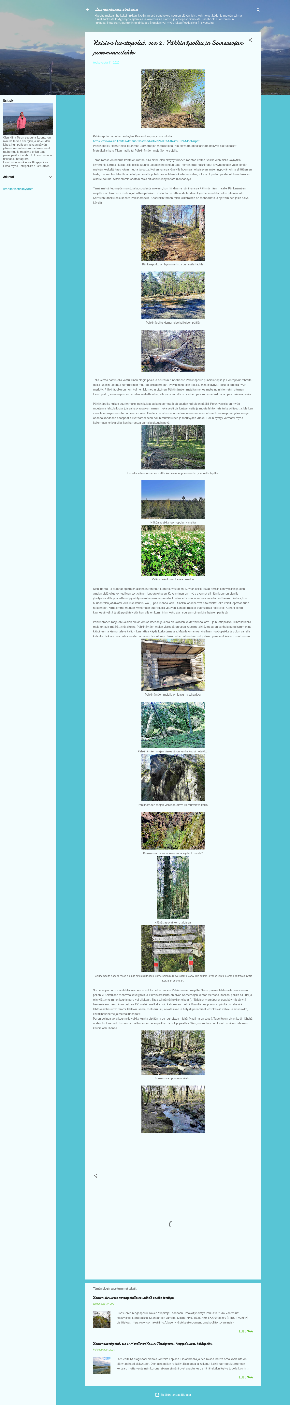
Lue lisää (246, 1331)
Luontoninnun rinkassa (116, 9)
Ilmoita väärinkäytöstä (18, 189)
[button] (250, 41)
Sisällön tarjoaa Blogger (175, 1395)
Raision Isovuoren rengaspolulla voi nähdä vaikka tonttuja (133, 1297)
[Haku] (258, 11)
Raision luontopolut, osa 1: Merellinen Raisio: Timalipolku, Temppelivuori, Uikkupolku (152, 1343)
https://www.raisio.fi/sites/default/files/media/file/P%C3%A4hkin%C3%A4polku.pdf (146, 141)
